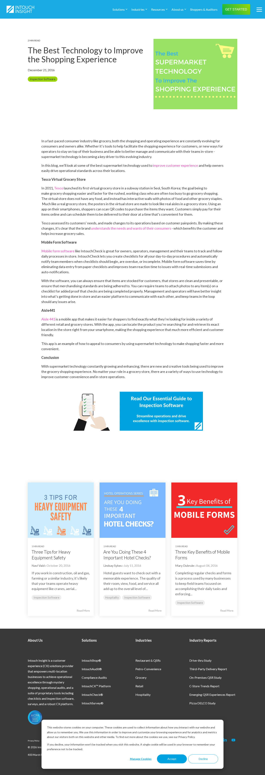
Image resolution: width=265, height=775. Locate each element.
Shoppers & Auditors (203, 9)
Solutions (119, 9)
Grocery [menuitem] (140, 677)
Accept (171, 758)
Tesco (58, 188)
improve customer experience (175, 165)
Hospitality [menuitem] (143, 694)
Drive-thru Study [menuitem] (200, 660)
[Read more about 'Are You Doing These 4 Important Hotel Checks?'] (132, 510)
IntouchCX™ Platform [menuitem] (96, 686)
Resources (158, 9)
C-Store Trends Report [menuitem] (204, 686)
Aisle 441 (48, 319)
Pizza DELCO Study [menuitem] (202, 703)
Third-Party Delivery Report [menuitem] (208, 669)
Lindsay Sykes (112, 565)
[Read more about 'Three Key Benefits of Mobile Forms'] (204, 510)
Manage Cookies (141, 758)
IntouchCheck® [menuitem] (92, 694)
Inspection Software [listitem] (46, 597)
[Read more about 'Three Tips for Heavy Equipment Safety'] (61, 510)
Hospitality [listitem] (112, 597)
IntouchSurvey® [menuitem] (92, 703)
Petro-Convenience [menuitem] (148, 669)
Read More (83, 610)
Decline (203, 758)
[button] (259, 9)
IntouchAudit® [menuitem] (92, 669)
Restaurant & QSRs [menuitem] (148, 660)
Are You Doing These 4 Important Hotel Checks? (127, 554)
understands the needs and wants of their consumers (131, 228)
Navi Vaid (38, 565)
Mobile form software (57, 251)
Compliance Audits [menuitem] (94, 677)
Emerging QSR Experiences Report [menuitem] (212, 694)
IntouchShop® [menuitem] (91, 660)
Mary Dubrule (184, 565)
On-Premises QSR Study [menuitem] (205, 677)
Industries (138, 9)
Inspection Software (42, 79)
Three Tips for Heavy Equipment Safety (51, 554)
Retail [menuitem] (139, 686)
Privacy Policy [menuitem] (33, 740)
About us (177, 9)
